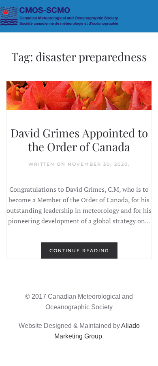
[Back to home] (79, 16)
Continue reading (79, 250)
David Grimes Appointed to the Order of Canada (79, 139)
